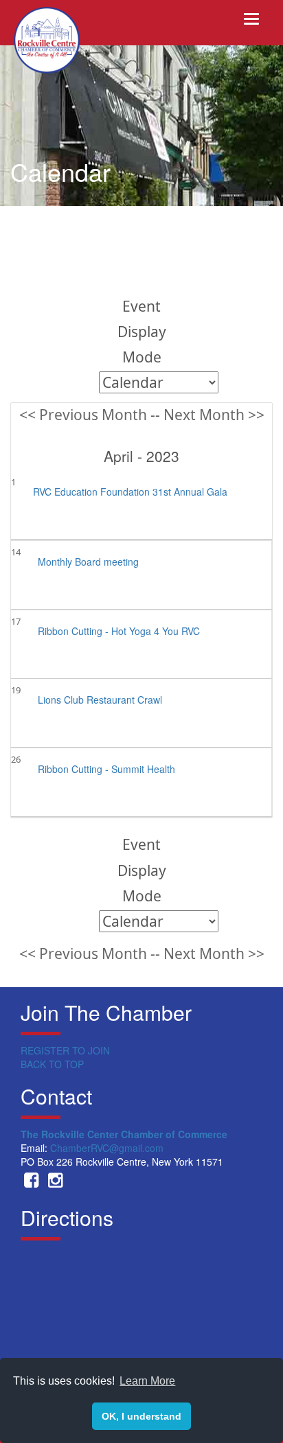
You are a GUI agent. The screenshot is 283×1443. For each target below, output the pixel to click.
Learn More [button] (147, 1381)
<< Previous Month (83, 414)
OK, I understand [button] (141, 1416)
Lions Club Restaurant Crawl (100, 699)
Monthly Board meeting (88, 561)
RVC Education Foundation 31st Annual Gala (130, 491)
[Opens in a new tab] (31, 1182)
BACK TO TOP (52, 1064)
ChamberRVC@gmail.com (106, 1148)
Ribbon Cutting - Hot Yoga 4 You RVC (119, 631)
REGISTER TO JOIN (65, 1050)
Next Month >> (213, 414)
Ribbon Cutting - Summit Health (106, 769)
